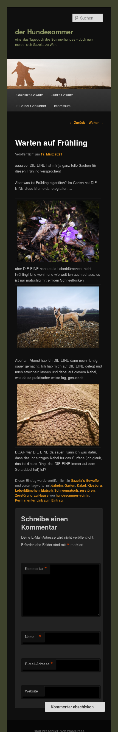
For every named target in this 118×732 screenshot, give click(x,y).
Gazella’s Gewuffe (30, 94)
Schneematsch (66, 490)
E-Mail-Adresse (39, 663)
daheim (57, 485)
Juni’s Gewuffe (63, 94)
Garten (69, 485)
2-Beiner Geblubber (31, 105)
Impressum (62, 105)
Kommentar (36, 568)
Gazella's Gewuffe (85, 480)
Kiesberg (95, 485)
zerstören (87, 490)
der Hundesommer (44, 31)
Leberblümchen (27, 490)
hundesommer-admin (72, 495)
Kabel (81, 485)
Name (33, 636)
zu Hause (41, 495)
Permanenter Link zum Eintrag (39, 500)
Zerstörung (23, 495)
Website (31, 691)
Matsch (47, 490)
